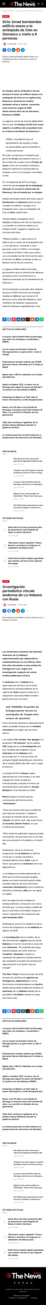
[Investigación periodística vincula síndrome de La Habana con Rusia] (23, 629)
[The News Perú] (22, 4)
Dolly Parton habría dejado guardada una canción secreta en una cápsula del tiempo (26, 561)
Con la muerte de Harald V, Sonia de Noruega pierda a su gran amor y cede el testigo (21, 352)
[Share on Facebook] (4, 50)
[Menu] (3, 3)
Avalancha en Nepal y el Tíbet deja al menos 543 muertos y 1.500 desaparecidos (22, 398)
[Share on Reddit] (18, 50)
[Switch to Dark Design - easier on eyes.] (42, 4)
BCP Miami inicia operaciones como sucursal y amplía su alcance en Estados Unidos (28, 507)
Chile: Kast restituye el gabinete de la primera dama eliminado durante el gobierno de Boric (20, 425)
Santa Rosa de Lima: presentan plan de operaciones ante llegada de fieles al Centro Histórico (25, 530)
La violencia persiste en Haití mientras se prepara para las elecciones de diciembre (22, 436)
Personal (13, 44)
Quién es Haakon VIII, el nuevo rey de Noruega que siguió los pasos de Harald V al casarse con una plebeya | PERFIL (22, 387)
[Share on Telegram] (23, 50)
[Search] (38, 3)
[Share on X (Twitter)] (9, 50)
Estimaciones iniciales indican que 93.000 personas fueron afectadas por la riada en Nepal (22, 364)
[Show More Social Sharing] (27, 50)
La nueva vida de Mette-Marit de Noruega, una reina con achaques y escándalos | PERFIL (22, 339)
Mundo (5, 16)
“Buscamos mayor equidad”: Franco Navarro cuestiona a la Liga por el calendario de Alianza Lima (25, 545)
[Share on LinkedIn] (14, 50)
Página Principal (8, 11)
